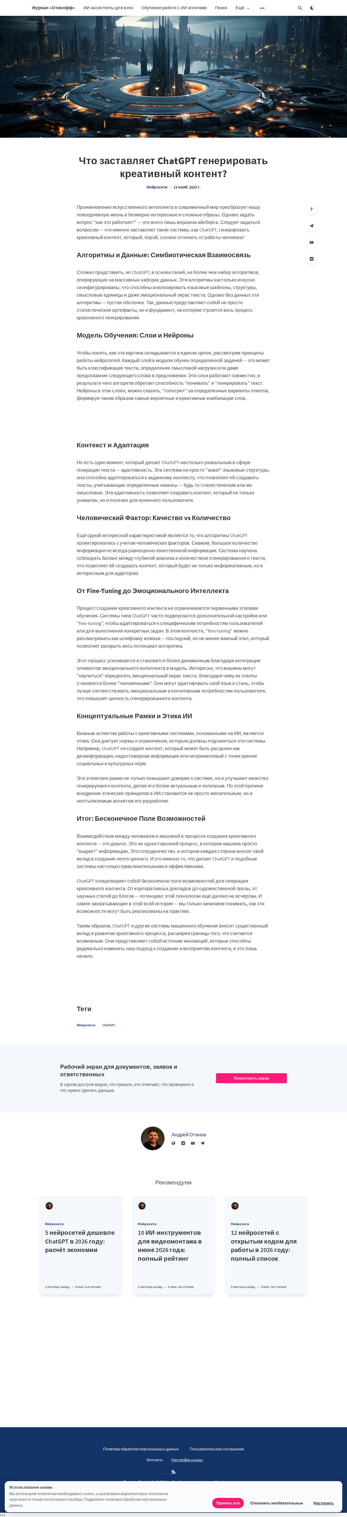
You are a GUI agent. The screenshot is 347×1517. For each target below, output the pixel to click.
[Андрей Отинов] (153, 1138)
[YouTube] (311, 242)
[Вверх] (311, 209)
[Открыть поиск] (300, 8)
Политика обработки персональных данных (141, 1449)
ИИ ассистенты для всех (108, 7)
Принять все (228, 1503)
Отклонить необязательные (276, 1503)
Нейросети (157, 187)
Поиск (221, 7)
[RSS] (173, 1472)
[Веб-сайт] (173, 1143)
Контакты (155, 1459)
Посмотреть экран (251, 1078)
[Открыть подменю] (262, 8)
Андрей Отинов (189, 1134)
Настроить (323, 1503)
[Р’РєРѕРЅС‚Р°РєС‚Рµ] (311, 259)
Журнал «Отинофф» (53, 7)
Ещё (240, 7)
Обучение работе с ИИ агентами (174, 7)
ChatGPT (108, 1025)
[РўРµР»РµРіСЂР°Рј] (311, 226)
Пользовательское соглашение (217, 1449)
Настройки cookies (187, 1460)
